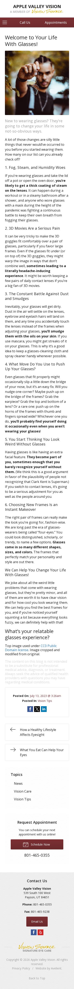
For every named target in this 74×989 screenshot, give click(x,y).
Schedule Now (40, 844)
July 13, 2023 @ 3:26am (45, 696)
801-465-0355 (42, 904)
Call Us (25, 22)
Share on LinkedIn (44, 709)
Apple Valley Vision (43, 960)
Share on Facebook (30, 709)
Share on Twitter (37, 709)
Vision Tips (45, 701)
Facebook (34, 932)
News (18, 783)
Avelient (56, 968)
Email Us (37, 921)
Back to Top (37, 978)
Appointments (56, 22)
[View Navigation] (6, 22)
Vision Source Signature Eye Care (37, 947)
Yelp (40, 932)
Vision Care (22, 791)
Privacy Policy (21, 968)
